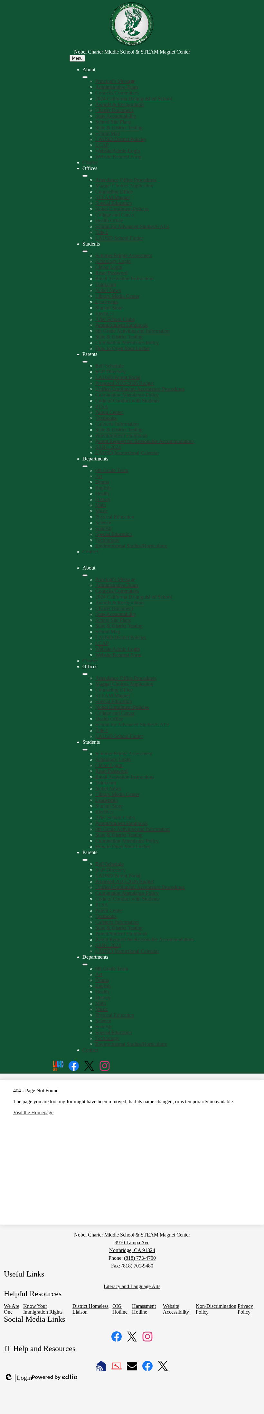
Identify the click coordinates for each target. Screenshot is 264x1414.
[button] (85, 575)
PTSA (101, 406)
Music (101, 511)
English (103, 487)
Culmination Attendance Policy (127, 342)
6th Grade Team (111, 470)
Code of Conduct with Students (127, 400)
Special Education (113, 203)
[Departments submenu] (85, 466)
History (102, 499)
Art (98, 476)
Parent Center (109, 412)
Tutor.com (105, 284)
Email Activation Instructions (124, 278)
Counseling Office (114, 191)
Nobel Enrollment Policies (122, 209)
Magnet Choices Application (124, 185)
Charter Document (114, 110)
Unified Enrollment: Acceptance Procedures (139, 389)
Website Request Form (118, 156)
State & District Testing (119, 127)
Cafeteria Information (117, 424)
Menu (77, 58)
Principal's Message (115, 81)
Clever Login (108, 267)
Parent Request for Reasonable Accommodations (144, 441)
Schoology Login (113, 261)
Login (18, 1378)
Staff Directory (110, 371)
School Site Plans (113, 122)
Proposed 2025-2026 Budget (124, 383)
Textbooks (106, 418)
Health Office (109, 220)
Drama (102, 482)
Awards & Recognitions (119, 104)
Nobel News (108, 290)
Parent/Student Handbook (121, 325)
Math (100, 505)
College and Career (115, 214)
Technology (107, 540)
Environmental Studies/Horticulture (131, 546)
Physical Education (114, 517)
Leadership (106, 302)
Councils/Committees (117, 93)
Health (102, 493)
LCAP (102, 145)
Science (103, 522)
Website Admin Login (117, 151)
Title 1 (101, 232)
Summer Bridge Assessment (123, 255)
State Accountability (115, 116)
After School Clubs (115, 319)
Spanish (103, 528)
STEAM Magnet (112, 197)
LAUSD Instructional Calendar (127, 453)
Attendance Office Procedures (125, 180)
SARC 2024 (108, 447)
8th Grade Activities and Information (132, 331)
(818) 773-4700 (140, 1258)
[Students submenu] (85, 251)
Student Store (109, 307)
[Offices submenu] (85, 176)
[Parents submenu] (85, 362)
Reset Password (111, 273)
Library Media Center (117, 296)
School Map (107, 133)
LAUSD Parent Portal (117, 377)
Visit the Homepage (33, 1112)
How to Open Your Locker (122, 348)
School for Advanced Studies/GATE (132, 226)
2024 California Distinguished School (133, 98)
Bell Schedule (109, 366)
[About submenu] (85, 77)
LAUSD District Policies (120, 139)
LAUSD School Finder (119, 238)
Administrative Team (116, 87)
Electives (104, 313)
